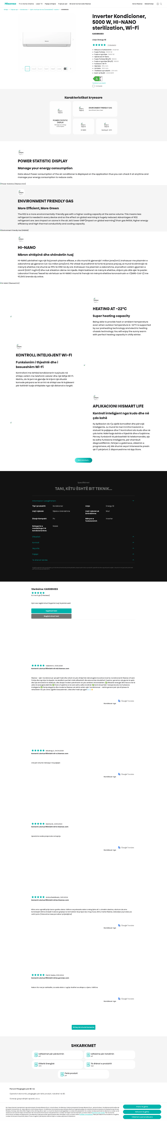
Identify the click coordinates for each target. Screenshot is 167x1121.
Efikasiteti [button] (36, 537)
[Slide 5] (52, 68)
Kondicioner (24, 9)
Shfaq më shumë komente (83, 1027)
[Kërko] (161, 4)
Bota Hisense (137, 4)
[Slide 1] (27, 68)
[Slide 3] (40, 68)
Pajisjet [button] (35, 554)
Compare (98, 86)
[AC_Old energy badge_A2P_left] (97, 81)
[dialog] (83, 1112)
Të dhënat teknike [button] (40, 560)
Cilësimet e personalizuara (142, 1117)
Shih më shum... (83, 460)
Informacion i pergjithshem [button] (44, 501)
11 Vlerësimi (111, 45)
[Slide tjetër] (72, 39)
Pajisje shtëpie (50, 4)
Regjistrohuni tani (51, 616)
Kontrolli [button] (35, 542)
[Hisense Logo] (10, 4)
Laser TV (39, 4)
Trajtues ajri (62, 4)
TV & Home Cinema (26, 4)
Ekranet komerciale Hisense (80, 4)
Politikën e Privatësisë (86, 1114)
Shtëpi (6, 9)
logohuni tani (51, 611)
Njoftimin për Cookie (98, 1113)
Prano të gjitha (142, 1107)
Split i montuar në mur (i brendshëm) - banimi (44, 9)
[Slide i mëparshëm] (20, 39)
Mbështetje (149, 4)
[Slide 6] (59, 68)
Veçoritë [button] (35, 548)
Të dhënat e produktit (99, 83)
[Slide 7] (65, 68)
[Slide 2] (33, 68)
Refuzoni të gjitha (142, 1112)
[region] (47, 39)
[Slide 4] (46, 68)
